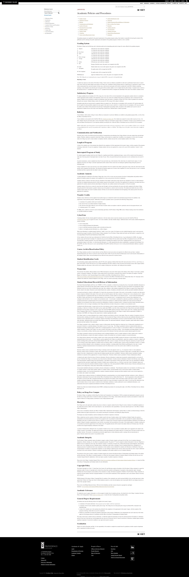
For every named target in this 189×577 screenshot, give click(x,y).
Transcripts (109, 20)
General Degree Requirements (113, 33)
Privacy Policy (61, 573)
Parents (167, 1)
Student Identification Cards (113, 18)
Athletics (181, 3)
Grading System (82, 18)
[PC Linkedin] (132, 548)
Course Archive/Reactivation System (87, 35)
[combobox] (130, 6)
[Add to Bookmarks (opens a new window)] (138, 10)
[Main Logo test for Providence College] (10, 2)
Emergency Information (46, 562)
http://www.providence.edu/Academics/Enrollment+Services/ (90, 276)
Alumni (171, 1)
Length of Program (83, 26)
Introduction (47, 20)
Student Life (175, 3)
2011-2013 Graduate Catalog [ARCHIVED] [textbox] (124, 6)
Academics (152, 3)
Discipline (109, 26)
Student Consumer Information (48, 564)
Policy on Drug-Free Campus (113, 24)
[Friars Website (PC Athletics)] (132, 554)
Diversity (169, 3)
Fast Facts (113, 549)
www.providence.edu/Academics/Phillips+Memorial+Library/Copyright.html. (98, 486)
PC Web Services (124, 573)
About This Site (129, 573)
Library (73, 555)
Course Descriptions (49, 31)
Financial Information (49, 23)
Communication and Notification (86, 24)
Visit (92, 555)
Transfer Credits (82, 31)
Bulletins (81, 22)
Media (175, 1)
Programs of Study (49, 26)
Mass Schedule (114, 553)
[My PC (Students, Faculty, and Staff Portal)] (132, 560)
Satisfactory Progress (83, 20)
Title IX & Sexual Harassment (118, 557)
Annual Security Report (116, 555)
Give (186, 3)
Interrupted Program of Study (85, 27)
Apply (72, 549)
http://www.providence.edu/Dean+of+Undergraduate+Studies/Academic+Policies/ (118, 460)
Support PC (43, 560)
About (141, 3)
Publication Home (49, 18)
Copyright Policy (111, 29)
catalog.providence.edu (98, 494)
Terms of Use (56, 573)
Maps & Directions (95, 553)
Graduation (109, 35)
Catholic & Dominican (161, 3)
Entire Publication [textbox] (48, 11)
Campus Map (48, 30)
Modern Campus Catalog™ (104, 576)
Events (183, 1)
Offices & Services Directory (98, 549)
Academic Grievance (111, 31)
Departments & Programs (77, 551)
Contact (43, 558)
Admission (146, 3)
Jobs (112, 551)
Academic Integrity (111, 27)
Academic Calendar (76, 553)
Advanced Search (47, 15)
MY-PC (179, 1)
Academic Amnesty (83, 29)
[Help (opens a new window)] (144, 10)
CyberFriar (81, 33)
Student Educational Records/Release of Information (118, 22)
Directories (47, 28)
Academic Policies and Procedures (52, 25)
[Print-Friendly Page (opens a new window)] (142, 10)
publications (83, 576)
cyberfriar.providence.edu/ (108, 119)
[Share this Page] (140, 10)
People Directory (95, 551)
